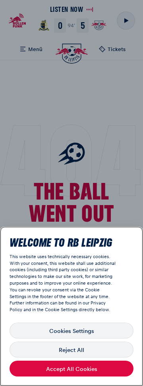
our (86, 303)
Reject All (71, 349)
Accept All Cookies (71, 368)
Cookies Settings (71, 330)
